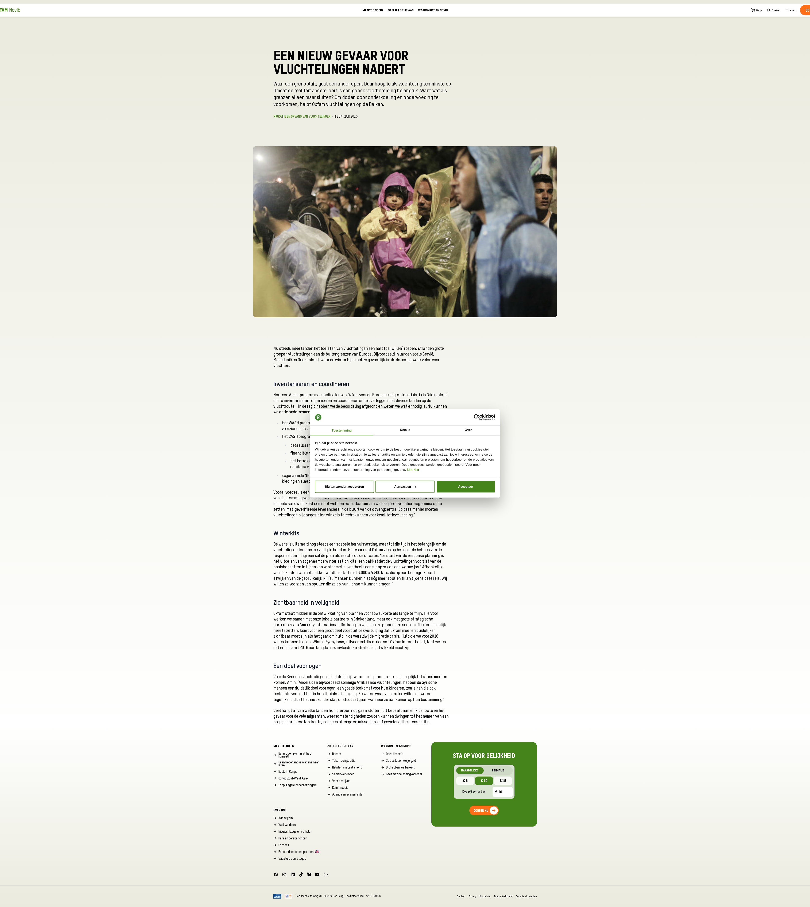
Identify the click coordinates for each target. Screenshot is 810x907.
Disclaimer (485, 896)
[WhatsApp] (325, 874)
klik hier (413, 470)
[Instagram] (284, 874)
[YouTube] (317, 874)
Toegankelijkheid (503, 896)
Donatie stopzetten (526, 896)
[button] (296, 755)
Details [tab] (405, 430)
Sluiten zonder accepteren (344, 486)
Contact (461, 896)
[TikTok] (301, 874)
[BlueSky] (309, 874)
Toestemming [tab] (342, 430)
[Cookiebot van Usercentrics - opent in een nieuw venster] (476, 417)
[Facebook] (275, 874)
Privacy (472, 896)
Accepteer (465, 486)
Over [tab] (468, 430)
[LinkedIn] (292, 874)
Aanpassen (402, 486)
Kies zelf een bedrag (474, 791)
